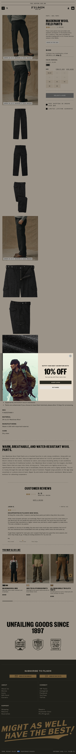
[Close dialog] (70, 356)
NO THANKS (55, 387)
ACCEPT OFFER (55, 382)
